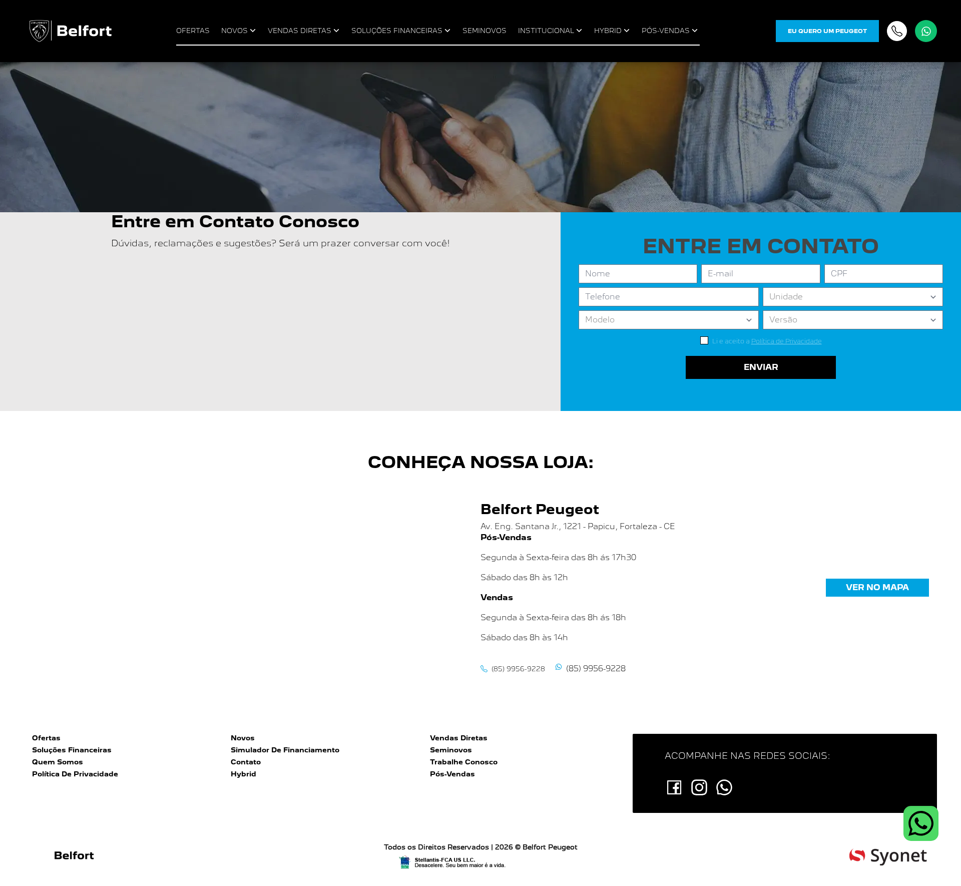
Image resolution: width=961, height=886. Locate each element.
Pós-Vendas (452, 774)
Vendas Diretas (459, 738)
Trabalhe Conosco (464, 762)
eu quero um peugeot (827, 31)
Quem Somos (57, 762)
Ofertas (46, 738)
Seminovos (451, 750)
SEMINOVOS (484, 31)
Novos (243, 738)
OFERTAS (193, 31)
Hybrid (243, 774)
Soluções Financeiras (72, 750)
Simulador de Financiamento (285, 750)
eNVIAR (761, 367)
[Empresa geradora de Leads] (888, 856)
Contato (246, 762)
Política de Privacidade (75, 774)
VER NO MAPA (877, 587)
